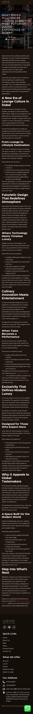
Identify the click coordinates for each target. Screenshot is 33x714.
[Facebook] (9, 627)
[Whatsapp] (14, 627)
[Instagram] (4, 627)
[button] (29, 2)
